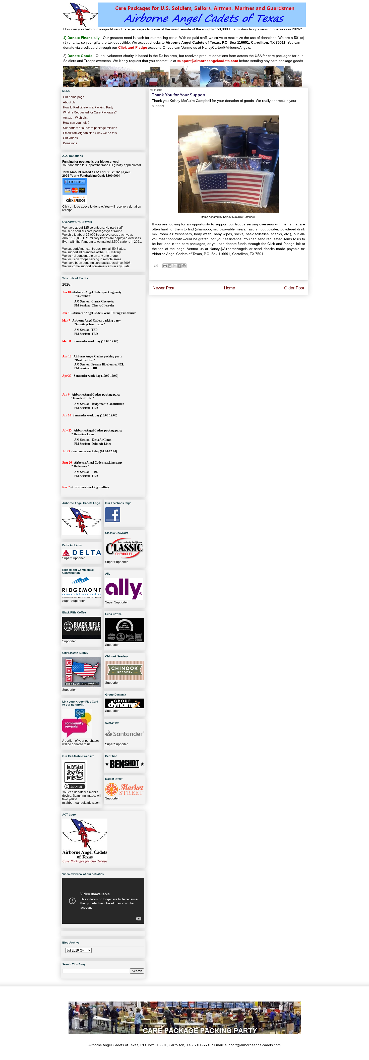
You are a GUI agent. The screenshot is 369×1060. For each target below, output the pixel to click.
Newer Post (163, 288)
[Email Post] (155, 266)
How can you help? (76, 122)
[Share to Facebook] (179, 265)
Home (229, 288)
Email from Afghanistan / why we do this (90, 133)
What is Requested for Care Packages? (90, 112)
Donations (70, 143)
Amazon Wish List (75, 117)
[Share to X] (174, 265)
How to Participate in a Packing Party (88, 107)
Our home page (73, 97)
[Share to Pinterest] (184, 265)
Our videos (70, 138)
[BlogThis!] (169, 265)
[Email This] (164, 265)
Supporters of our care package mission (90, 128)
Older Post (294, 288)
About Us (69, 102)
